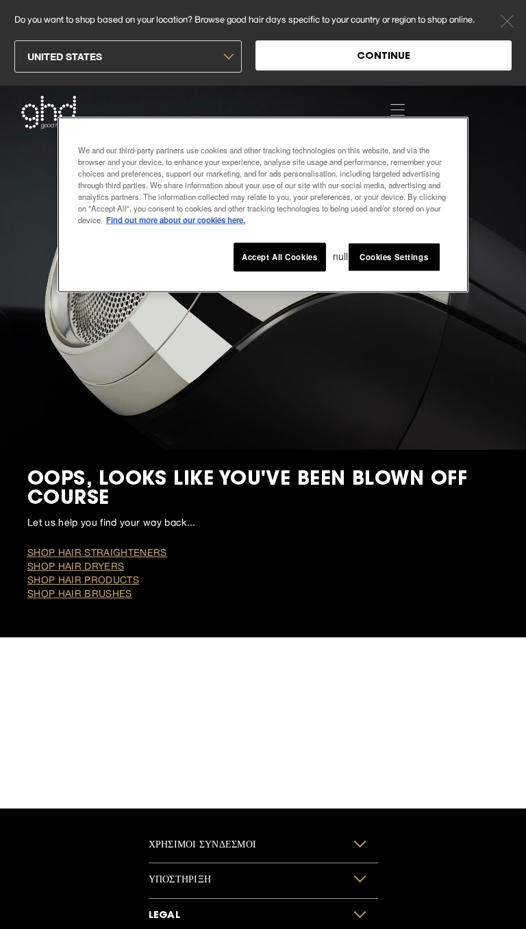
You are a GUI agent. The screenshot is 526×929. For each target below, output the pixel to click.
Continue (383, 57)
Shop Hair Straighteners (97, 552)
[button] (263, 845)
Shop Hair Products (83, 579)
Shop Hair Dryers (75, 566)
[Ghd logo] (48, 112)
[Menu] (397, 108)
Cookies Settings (394, 256)
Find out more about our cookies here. (175, 219)
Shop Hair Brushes (79, 593)
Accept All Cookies (279, 256)
